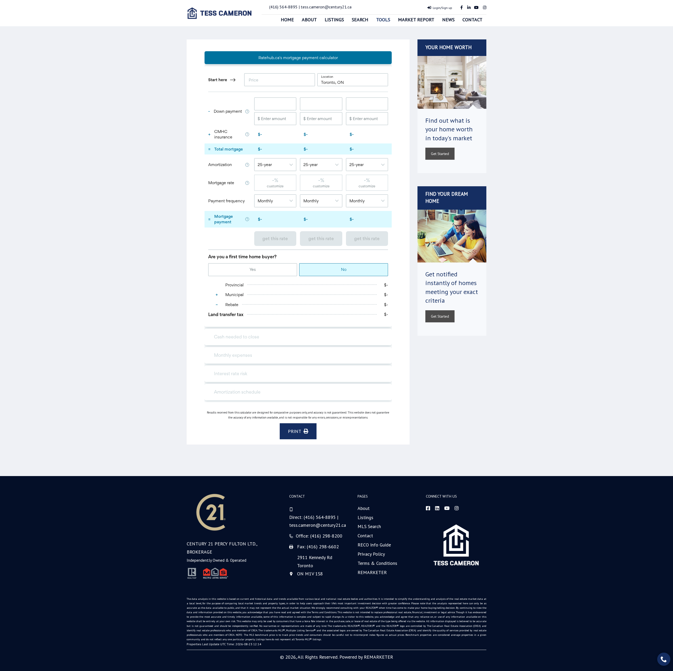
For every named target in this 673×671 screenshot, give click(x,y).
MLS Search (369, 526)
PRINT (296, 431)
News (448, 20)
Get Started (440, 153)
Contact (472, 20)
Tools (383, 20)
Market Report (416, 20)
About (309, 20)
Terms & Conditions (377, 563)
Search (360, 20)
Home (287, 20)
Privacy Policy (371, 554)
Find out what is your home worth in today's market (449, 129)
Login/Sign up (442, 8)
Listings (334, 20)
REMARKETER (372, 572)
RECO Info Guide (374, 545)
